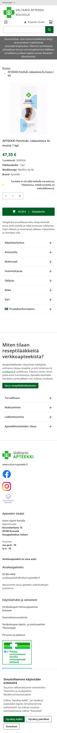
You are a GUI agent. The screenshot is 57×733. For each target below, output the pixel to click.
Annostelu (11, 252)
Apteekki (15, 174)
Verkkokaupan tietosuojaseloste (20, 607)
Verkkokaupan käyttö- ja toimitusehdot (23, 624)
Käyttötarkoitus (14, 242)
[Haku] (49, 29)
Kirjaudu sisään (36, 22)
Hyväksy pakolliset (38, 719)
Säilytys (9, 280)
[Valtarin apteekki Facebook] (28, 474)
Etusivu (6, 68)
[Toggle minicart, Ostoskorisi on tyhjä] (50, 22)
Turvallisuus (12, 398)
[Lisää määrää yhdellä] (19, 195)
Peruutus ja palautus (13, 634)
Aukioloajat (7, 2)
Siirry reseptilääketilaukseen (20, 385)
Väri (7, 299)
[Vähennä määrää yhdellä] (5, 195)
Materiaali (11, 261)
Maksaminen (13, 407)
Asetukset (11, 726)
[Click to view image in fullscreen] (28, 109)
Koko (8, 290)
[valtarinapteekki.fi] (28, 455)
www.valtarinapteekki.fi (15, 464)
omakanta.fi (8, 371)
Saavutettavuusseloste (14, 617)
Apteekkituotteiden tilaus (20, 426)
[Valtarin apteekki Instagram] (28, 486)
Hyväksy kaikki (14, 719)
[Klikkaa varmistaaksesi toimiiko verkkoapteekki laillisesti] (28, 652)
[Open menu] (6, 22)
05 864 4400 (8, 574)
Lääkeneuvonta (14, 417)
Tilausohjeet (9, 627)
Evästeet (7, 610)
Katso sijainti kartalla (13, 520)
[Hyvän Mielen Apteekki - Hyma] (28, 499)
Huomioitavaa (13, 271)
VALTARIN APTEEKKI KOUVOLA (30, 12)
